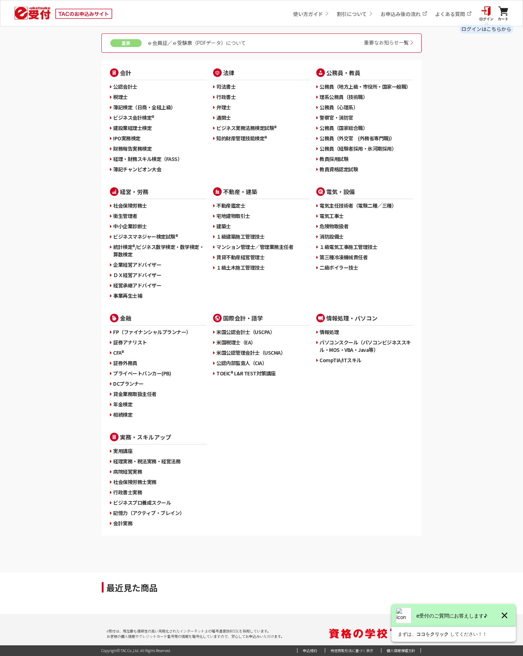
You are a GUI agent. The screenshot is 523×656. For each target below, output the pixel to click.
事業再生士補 (127, 295)
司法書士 (226, 86)
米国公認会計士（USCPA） (245, 331)
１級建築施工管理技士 (240, 236)
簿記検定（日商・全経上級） (144, 107)
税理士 (120, 96)
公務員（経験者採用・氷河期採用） (357, 148)
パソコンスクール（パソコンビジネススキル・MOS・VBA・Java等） (365, 346)
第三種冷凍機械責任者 (343, 257)
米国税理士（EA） (236, 342)
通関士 (223, 117)
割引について (352, 13)
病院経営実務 (127, 471)
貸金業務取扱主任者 (135, 393)
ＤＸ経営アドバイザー (137, 274)
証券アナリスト (130, 342)
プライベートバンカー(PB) (142, 373)
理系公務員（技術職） (343, 96)
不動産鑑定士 (230, 205)
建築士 (223, 226)
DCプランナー (128, 383)
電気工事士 (331, 215)
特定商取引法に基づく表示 (352, 650)
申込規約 (310, 650)
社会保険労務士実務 (135, 481)
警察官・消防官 (336, 117)
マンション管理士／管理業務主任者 (254, 246)
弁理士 (223, 107)
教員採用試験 (333, 158)
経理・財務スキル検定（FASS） (147, 158)
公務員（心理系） (338, 107)
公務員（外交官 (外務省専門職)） (357, 138)
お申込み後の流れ (401, 13)
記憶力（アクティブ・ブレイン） (149, 512)
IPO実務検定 (127, 138)
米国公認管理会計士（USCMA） (250, 352)
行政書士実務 (127, 492)
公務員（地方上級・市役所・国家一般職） (365, 86)
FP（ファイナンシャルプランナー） (152, 331)
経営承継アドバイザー (137, 285)
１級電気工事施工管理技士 (348, 246)
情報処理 (329, 331)
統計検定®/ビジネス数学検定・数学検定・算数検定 (158, 250)
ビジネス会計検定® (133, 117)
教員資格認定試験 (338, 169)
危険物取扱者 (333, 226)
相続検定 (122, 414)
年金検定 (122, 404)
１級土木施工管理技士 (240, 267)
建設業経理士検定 (132, 127)
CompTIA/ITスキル (340, 360)
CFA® (118, 352)
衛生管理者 (125, 215)
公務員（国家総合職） (343, 127)
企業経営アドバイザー (137, 264)
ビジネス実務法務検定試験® (246, 127)
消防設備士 (331, 236)
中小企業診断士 (130, 226)
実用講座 (122, 450)
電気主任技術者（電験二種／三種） (357, 205)
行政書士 (226, 96)
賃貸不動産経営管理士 (240, 257)
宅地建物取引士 (233, 215)
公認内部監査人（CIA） (241, 362)
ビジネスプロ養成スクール (142, 502)
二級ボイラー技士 (338, 267)
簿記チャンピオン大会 (137, 169)
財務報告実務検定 (132, 148)
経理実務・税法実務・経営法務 (146, 461)
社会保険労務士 (130, 205)
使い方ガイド (308, 13)
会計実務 (122, 523)
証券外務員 (125, 362)
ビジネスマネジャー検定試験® (145, 236)
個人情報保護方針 (401, 650)
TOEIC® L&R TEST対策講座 (246, 373)
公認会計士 (125, 86)
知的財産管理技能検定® (241, 138)
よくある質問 (450, 13)
